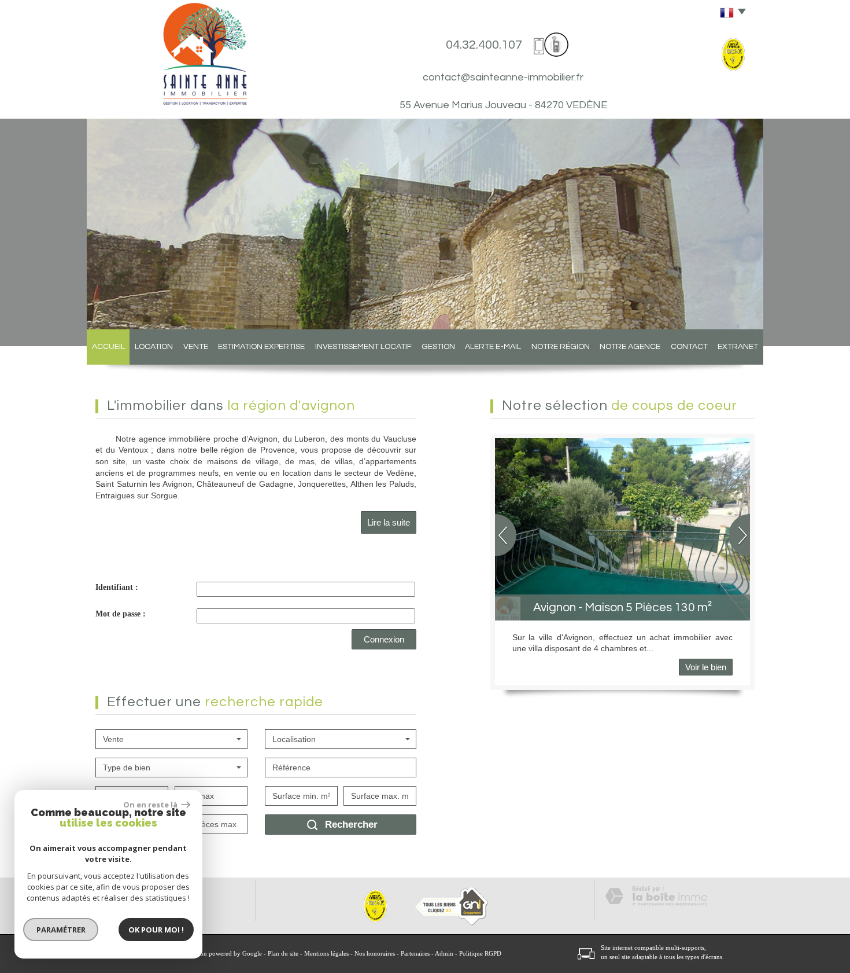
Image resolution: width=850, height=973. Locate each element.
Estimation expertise (261, 347)
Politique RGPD (480, 953)
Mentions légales (326, 953)
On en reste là (151, 804)
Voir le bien (705, 667)
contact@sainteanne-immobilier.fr (503, 77)
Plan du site (283, 953)
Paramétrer (61, 929)
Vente (195, 347)
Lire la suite (388, 522)
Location (154, 347)
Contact (689, 347)
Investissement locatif (363, 347)
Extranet (738, 347)
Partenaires (415, 953)
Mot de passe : (120, 613)
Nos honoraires (374, 953)
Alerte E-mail (493, 347)
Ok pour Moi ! (156, 929)
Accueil (108, 347)
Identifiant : (116, 587)
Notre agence (630, 347)
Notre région (560, 347)
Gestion (438, 347)
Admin (444, 953)
